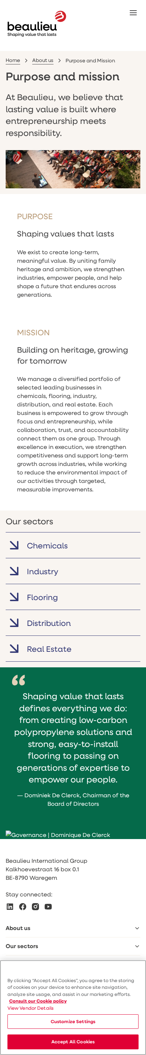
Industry (42, 571)
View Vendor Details (30, 1008)
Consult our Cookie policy (38, 1001)
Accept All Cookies (73, 1041)
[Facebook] (22, 906)
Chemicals (47, 545)
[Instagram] (35, 906)
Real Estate (49, 649)
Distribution (49, 623)
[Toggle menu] (137, 928)
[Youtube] (48, 906)
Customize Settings (73, 1021)
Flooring (42, 597)
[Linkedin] (10, 906)
